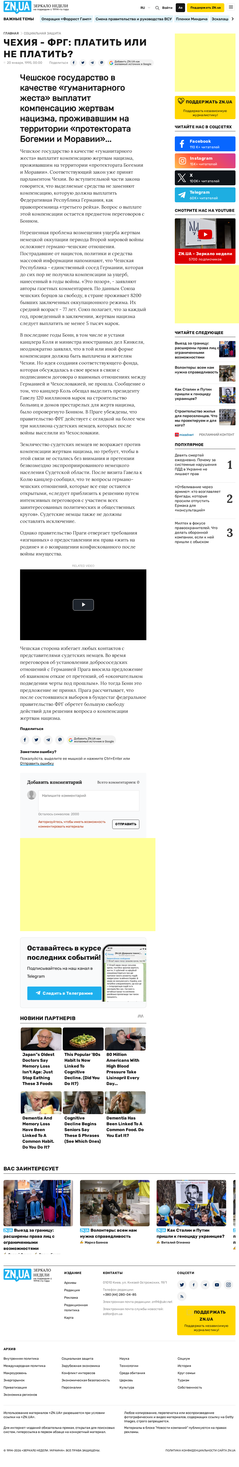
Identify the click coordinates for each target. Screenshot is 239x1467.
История (184, 1366)
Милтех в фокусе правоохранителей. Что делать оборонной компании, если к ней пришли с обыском (196, 532)
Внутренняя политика (21, 1359)
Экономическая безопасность (86, 1380)
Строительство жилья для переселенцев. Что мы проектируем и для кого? (196, 418)
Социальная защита (77, 1359)
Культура (127, 1387)
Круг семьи (186, 1373)
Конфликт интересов (78, 1373)
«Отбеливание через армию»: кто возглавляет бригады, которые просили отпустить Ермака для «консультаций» (198, 498)
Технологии (129, 1366)
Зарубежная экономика (81, 1366)
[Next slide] (231, 19)
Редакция (72, 1290)
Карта (69, 1318)
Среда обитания (132, 1373)
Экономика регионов (20, 1395)
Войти (167, 8)
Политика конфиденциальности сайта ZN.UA (200, 1450)
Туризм (183, 1380)
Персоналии (71, 1387)
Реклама (71, 1298)
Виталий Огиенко (175, 1242)
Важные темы (19, 19)
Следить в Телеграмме (68, 993)
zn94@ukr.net (162, 1302)
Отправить (125, 824)
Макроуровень (15, 1373)
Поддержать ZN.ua (205, 7)
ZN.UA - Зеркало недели (205, 253)
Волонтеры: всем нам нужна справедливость (196, 369)
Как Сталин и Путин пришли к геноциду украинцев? (193, 394)
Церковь (126, 1380)
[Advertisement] (87, 884)
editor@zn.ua (113, 1314)
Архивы (70, 1283)
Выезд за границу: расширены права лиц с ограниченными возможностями (197, 350)
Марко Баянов (96, 1242)
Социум (184, 1359)
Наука (124, 1359)
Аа (181, 7)
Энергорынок (14, 1380)
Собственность (190, 1387)
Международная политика (25, 1366)
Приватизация (15, 1387)
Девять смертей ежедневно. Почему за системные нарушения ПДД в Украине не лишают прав (196, 464)
